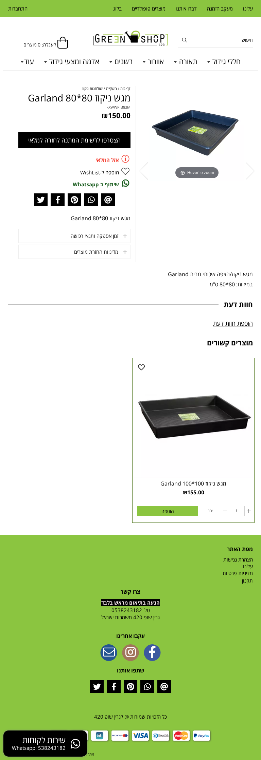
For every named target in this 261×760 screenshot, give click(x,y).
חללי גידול (226, 61)
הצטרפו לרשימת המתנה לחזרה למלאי (74, 140)
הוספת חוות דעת (233, 323)
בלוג (117, 8)
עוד (29, 61)
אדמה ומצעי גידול (73, 61)
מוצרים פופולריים (149, 8)
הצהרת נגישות (238, 559)
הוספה (167, 511)
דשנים (123, 61)
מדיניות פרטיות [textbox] (238, 573)
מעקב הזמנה (220, 8)
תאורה (187, 61)
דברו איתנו (186, 8)
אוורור (155, 61)
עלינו (248, 8)
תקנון (247, 580)
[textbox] (130, 613)
